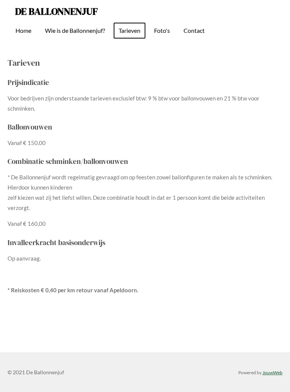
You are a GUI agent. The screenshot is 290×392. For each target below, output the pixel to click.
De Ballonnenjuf (56, 11)
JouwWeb (272, 372)
